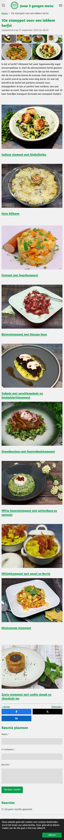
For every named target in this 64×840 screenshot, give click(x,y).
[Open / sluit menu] (60, 5)
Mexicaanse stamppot (16, 628)
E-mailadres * (9, 749)
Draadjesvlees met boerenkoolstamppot (28, 451)
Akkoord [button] (51, 835)
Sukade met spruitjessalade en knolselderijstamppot (22, 395)
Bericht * (6, 765)
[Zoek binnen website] (3, 5)
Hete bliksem (10, 213)
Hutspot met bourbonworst (20, 275)
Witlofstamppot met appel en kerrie (26, 574)
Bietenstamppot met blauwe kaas (24, 334)
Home (5, 13)
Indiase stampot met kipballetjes (24, 154)
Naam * (5, 734)
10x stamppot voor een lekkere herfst (29, 13)
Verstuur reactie (12, 789)
